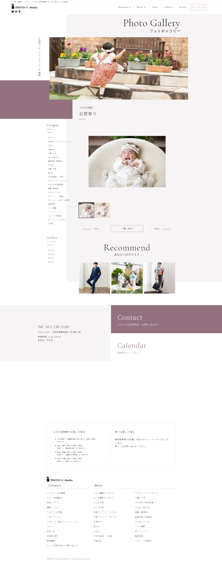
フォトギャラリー (39, 58)
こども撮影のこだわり (103, 493)
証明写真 (51, 204)
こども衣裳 (98, 502)
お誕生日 (51, 149)
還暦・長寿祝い (54, 188)
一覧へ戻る (127, 228)
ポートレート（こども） (57, 219)
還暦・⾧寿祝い (142, 512)
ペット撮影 (52, 208)
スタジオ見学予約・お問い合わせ (62, 545)
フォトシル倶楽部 (54, 216)
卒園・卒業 (52, 169)
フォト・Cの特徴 (55, 512)
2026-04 (51, 254)
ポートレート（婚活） (56, 196)
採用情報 (51, 540)
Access (183, 7)
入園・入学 (52, 153)
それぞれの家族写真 (55, 184)
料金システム (53, 502)
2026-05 (51, 250)
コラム (50, 526)
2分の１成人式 (53, 157)
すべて (50, 138)
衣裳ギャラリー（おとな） (105, 516)
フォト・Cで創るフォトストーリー (63, 521)
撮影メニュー (53, 507)
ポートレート (141, 531)
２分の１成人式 (142, 507)
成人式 (50, 173)
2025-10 (51, 262)
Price (155, 7)
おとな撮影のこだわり (103, 497)
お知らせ (51, 531)
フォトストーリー (54, 212)
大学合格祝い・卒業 (55, 177)
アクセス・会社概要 (56, 493)
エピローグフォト (54, 192)
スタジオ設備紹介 (55, 497)
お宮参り (97, 521)
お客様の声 (52, 536)
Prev (96, 228)
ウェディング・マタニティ (58, 180)
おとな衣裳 (98, 507)
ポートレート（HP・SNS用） (59, 200)
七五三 (50, 145)
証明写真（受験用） (55, 161)
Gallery (168, 7)
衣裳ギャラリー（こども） (105, 512)
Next (157, 228)
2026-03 (51, 258)
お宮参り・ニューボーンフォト (59, 141)
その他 (50, 223)
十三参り (51, 165)
